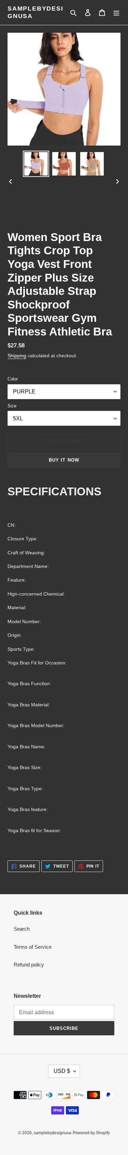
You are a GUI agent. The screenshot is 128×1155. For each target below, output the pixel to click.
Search (22, 929)
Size (12, 405)
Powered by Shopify (91, 1132)
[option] (36, 164)
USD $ (62, 1071)
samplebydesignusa (35, 12)
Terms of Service (33, 947)
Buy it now (64, 460)
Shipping (17, 355)
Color (13, 378)
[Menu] (116, 12)
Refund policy (29, 964)
